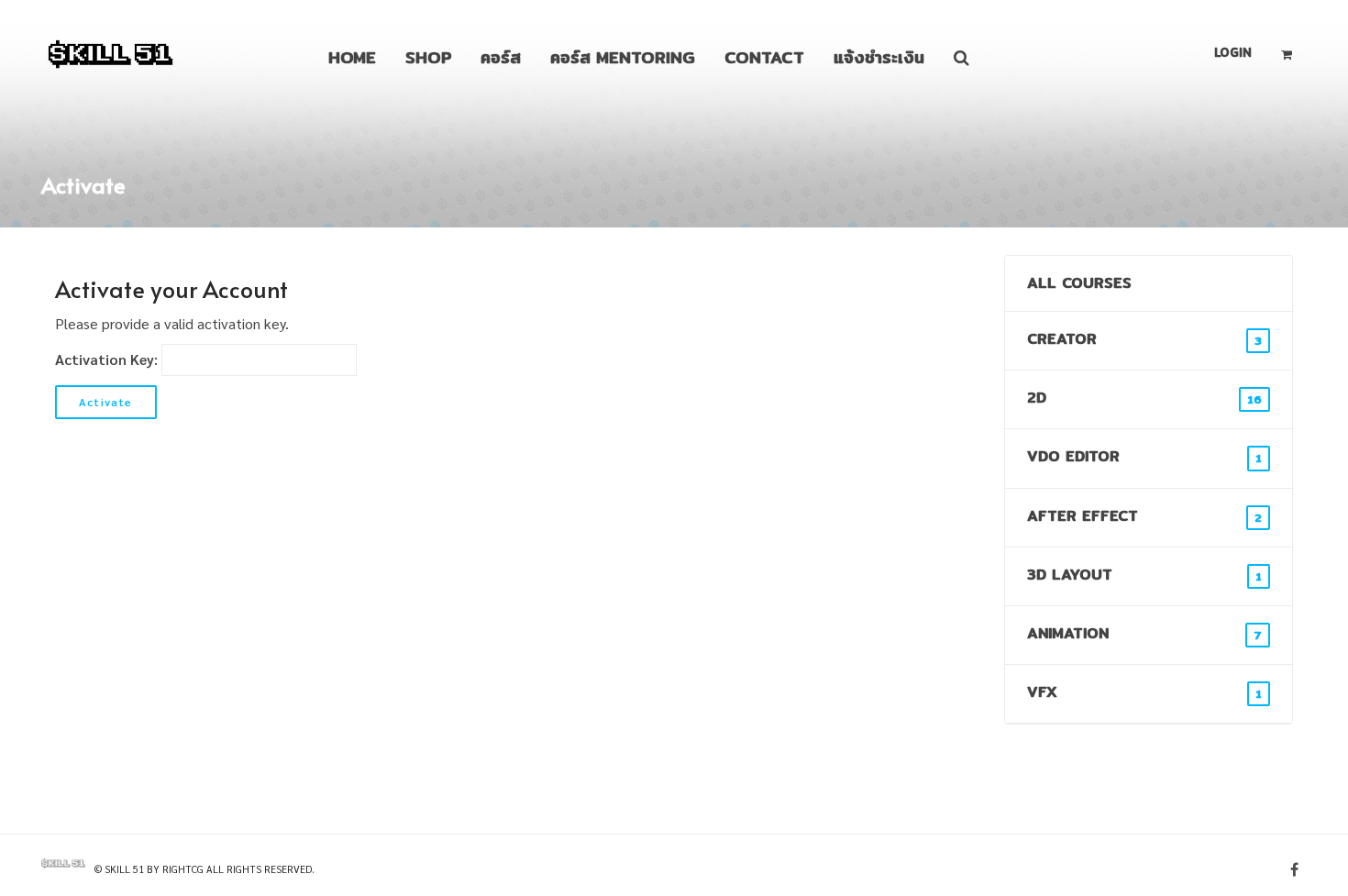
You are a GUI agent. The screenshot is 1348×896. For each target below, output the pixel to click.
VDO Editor (1144, 456)
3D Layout (1144, 574)
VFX (1144, 691)
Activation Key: (106, 359)
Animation (1144, 633)
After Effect (1144, 515)
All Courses (1079, 282)
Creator (1144, 338)
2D (1144, 397)
